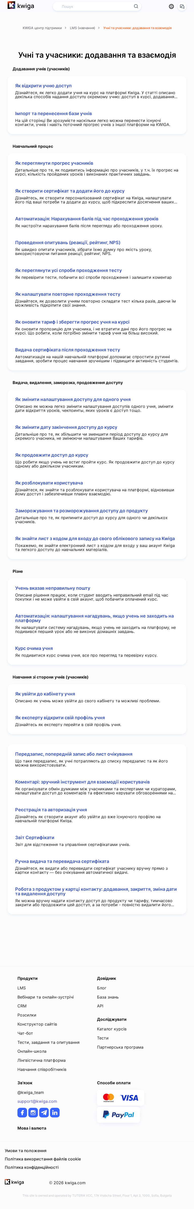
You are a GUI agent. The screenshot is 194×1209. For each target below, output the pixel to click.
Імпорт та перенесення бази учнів (53, 113)
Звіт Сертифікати (34, 837)
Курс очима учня (34, 648)
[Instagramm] (33, 1112)
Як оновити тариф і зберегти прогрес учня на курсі (72, 322)
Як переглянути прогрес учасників (54, 163)
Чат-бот (25, 1033)
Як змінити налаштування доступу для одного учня (73, 399)
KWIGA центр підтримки (43, 28)
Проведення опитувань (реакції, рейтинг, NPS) (67, 242)
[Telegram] (44, 1112)
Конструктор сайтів (37, 1024)
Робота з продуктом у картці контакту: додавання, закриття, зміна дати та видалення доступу (96, 891)
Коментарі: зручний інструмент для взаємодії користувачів (82, 782)
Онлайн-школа (31, 1051)
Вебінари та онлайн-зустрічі (45, 997)
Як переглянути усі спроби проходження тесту (68, 270)
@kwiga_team (30, 1092)
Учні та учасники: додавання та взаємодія (137, 28)
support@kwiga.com (37, 1101)
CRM (22, 1005)
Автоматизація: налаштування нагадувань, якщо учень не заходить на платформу (94, 618)
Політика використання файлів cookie (43, 1158)
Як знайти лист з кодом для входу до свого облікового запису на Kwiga (95, 538)
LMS (21, 987)
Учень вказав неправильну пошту (52, 588)
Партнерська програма (120, 1047)
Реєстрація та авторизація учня (51, 810)
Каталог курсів (112, 1028)
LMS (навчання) (83, 28)
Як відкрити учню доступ (43, 85)
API (100, 1005)
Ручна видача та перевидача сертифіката (62, 861)
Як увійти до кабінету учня (45, 694)
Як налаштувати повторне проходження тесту (67, 294)
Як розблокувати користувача (49, 483)
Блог (101, 987)
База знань (108, 997)
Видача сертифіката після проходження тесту (67, 350)
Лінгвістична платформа (41, 1060)
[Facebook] (22, 1112)
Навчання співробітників (41, 1069)
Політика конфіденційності (32, 1167)
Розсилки (26, 1014)
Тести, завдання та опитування (48, 1042)
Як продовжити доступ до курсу (51, 455)
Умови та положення (25, 1150)
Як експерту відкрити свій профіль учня (60, 717)
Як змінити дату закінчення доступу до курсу (66, 427)
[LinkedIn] (55, 1112)
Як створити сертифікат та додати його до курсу (70, 191)
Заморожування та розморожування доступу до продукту (81, 510)
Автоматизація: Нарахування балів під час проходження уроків (86, 219)
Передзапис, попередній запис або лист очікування (73, 754)
